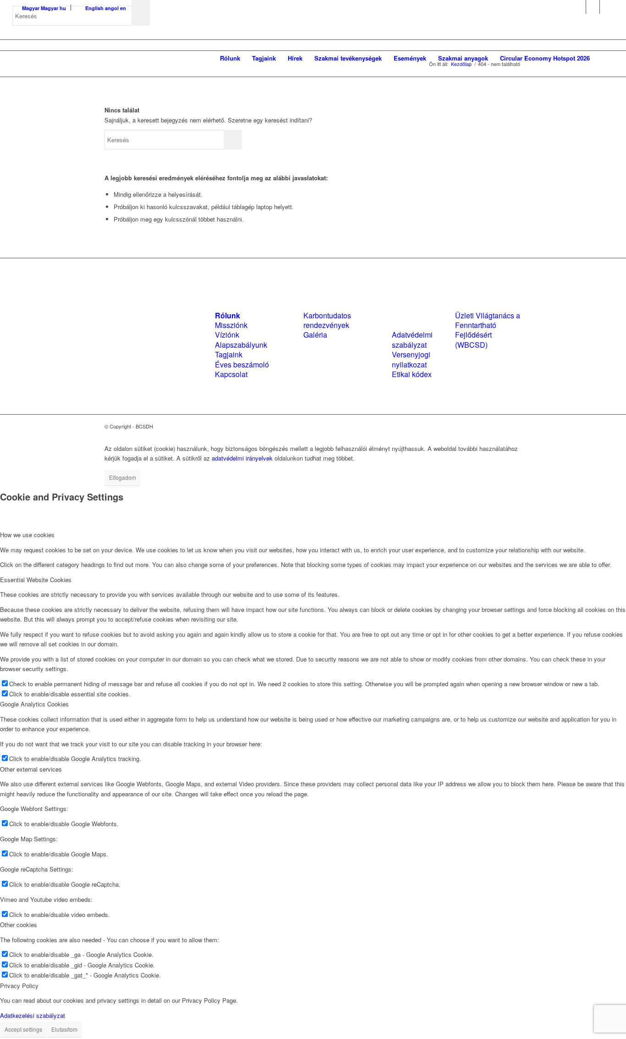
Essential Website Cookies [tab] (35, 579)
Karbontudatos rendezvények (327, 320)
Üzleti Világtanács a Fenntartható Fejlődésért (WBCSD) (487, 330)
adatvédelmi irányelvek (242, 458)
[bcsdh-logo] (81, 58)
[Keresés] (605, 58)
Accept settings (23, 1029)
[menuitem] (230, 58)
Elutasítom (64, 1029)
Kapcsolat (231, 374)
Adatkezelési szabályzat (32, 1015)
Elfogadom (122, 477)
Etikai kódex (412, 374)
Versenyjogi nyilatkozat (411, 359)
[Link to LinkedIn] (592, 7)
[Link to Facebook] (579, 7)
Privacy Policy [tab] (19, 985)
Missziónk (231, 325)
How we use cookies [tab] (27, 534)
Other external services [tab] (31, 769)
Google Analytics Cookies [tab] (34, 704)
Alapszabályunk (241, 344)
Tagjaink (228, 354)
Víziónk (227, 334)
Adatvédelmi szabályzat (412, 339)
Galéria (315, 334)
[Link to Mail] (607, 7)
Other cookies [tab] (18, 924)
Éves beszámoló (242, 364)
